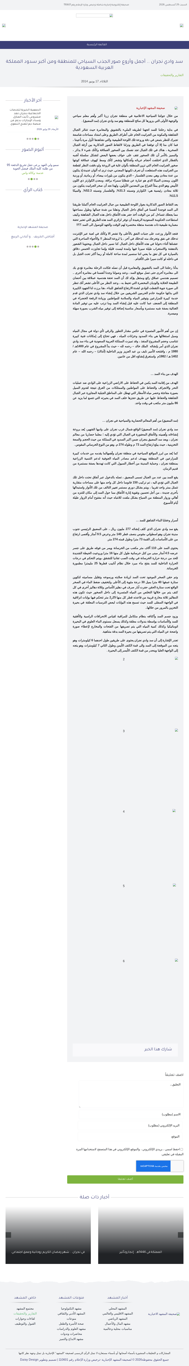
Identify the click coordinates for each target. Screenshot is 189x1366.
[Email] (79, 1050)
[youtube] (12, 5)
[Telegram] (85, 1050)
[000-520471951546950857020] (33, 158)
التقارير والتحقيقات (171, 75)
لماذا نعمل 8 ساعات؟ (33, 236)
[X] (103, 1050)
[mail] (7, 5)
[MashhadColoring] (94, 15)
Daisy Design (29, 1359)
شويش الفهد (33, 227)
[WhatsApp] (91, 1050)
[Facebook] (109, 1050)
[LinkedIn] (97, 1050)
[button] (38, 139)
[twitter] (18, 5)
